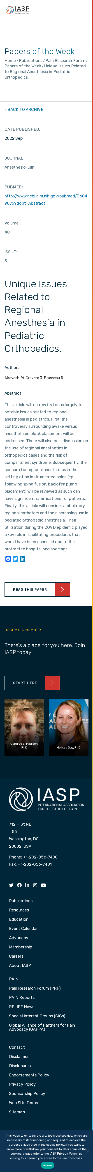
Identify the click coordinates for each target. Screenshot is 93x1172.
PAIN (13, 979)
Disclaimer (19, 1057)
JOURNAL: (14, 158)
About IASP (20, 966)
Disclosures (20, 1066)
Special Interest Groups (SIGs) (37, 1016)
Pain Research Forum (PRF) (35, 988)
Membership (20, 947)
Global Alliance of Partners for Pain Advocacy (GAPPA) (42, 1027)
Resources (19, 910)
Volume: (12, 223)
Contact (17, 1047)
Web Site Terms (23, 1103)
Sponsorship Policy (27, 1094)
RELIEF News (21, 1007)
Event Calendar (23, 929)
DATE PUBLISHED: (22, 129)
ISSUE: (11, 252)
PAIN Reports (22, 998)
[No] (87, 1151)
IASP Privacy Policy (64, 1154)
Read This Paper (30, 590)
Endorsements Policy (29, 1075)
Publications (21, 901)
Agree (47, 1165)
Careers (16, 956)
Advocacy (18, 938)
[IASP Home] (18, 9)
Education (18, 919)
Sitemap (17, 1112)
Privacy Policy (22, 1084)
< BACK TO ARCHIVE (24, 109)
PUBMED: (14, 187)
